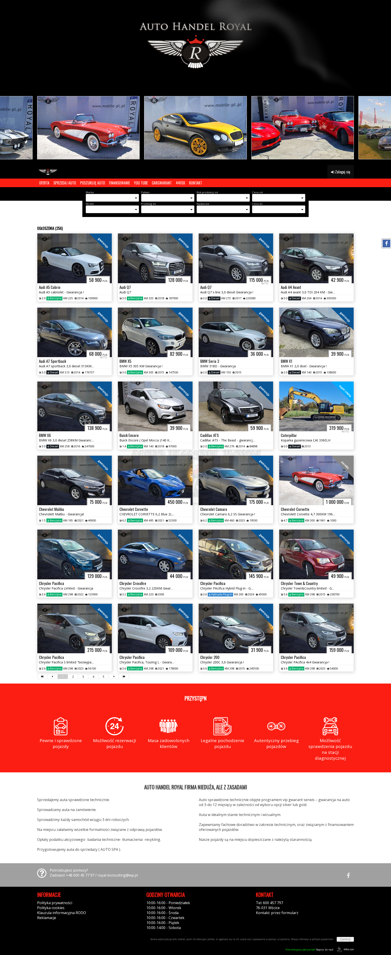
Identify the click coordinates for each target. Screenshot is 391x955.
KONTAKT (195, 183)
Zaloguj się (342, 171)
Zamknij (345, 939)
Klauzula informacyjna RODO (61, 912)
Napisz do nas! (309, 949)
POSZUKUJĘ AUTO (92, 183)
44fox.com (348, 949)
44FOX (180, 183)
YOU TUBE (141, 183)
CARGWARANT (162, 183)
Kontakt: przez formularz (277, 912)
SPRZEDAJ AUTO (64, 183)
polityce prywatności (322, 939)
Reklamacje (46, 917)
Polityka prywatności (54, 902)
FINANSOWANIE (119, 183)
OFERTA (44, 183)
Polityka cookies (50, 907)
